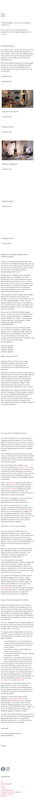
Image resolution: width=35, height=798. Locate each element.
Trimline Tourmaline (11, 489)
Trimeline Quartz (10, 482)
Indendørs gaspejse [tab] (7, 345)
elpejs (5, 680)
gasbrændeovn (7, 365)
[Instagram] (8, 769)
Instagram (11, 698)
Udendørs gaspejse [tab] (7, 348)
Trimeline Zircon (24, 467)
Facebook (21, 698)
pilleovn (19, 680)
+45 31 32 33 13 (9, 760)
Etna (30, 511)
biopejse (10, 680)
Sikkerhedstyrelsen (7, 588)
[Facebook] (3, 769)
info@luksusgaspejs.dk (13, 762)
